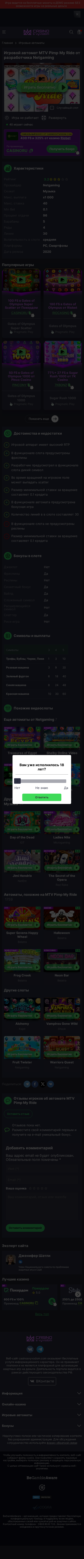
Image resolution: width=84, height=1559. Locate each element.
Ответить (41, 797)
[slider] (17, 781)
